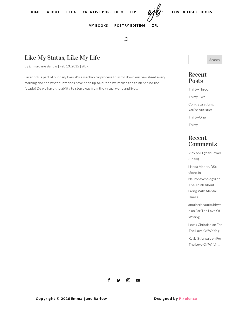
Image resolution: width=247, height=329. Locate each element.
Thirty (193, 125)
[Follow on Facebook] (109, 280)
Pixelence (188, 298)
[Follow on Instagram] (128, 280)
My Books (98, 26)
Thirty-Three (198, 89)
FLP (133, 12)
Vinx (191, 153)
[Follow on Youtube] (138, 280)
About (53, 12)
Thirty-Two (197, 97)
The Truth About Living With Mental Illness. (202, 191)
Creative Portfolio (103, 12)
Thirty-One (197, 117)
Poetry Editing (130, 26)
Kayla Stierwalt (199, 238)
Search (214, 60)
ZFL (155, 26)
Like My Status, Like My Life (62, 57)
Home (35, 12)
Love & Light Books (192, 12)
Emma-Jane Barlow (43, 66)
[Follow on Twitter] (119, 280)
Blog (71, 12)
